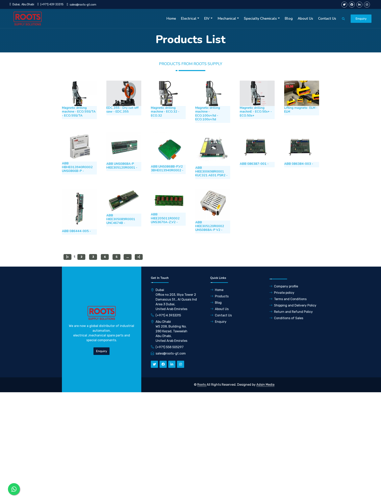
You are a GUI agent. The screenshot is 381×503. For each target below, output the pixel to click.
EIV (207, 18)
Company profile (286, 286)
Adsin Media (265, 384)
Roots (202, 384)
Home (171, 18)
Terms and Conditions (290, 299)
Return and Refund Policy (293, 312)
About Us (305, 18)
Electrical (188, 18)
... (127, 257)
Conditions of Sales (288, 318)
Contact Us (327, 18)
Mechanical (226, 18)
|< (67, 257)
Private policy (284, 293)
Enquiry (361, 18)
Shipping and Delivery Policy (295, 305)
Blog (289, 18)
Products (222, 296)
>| (139, 257)
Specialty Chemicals (260, 18)
